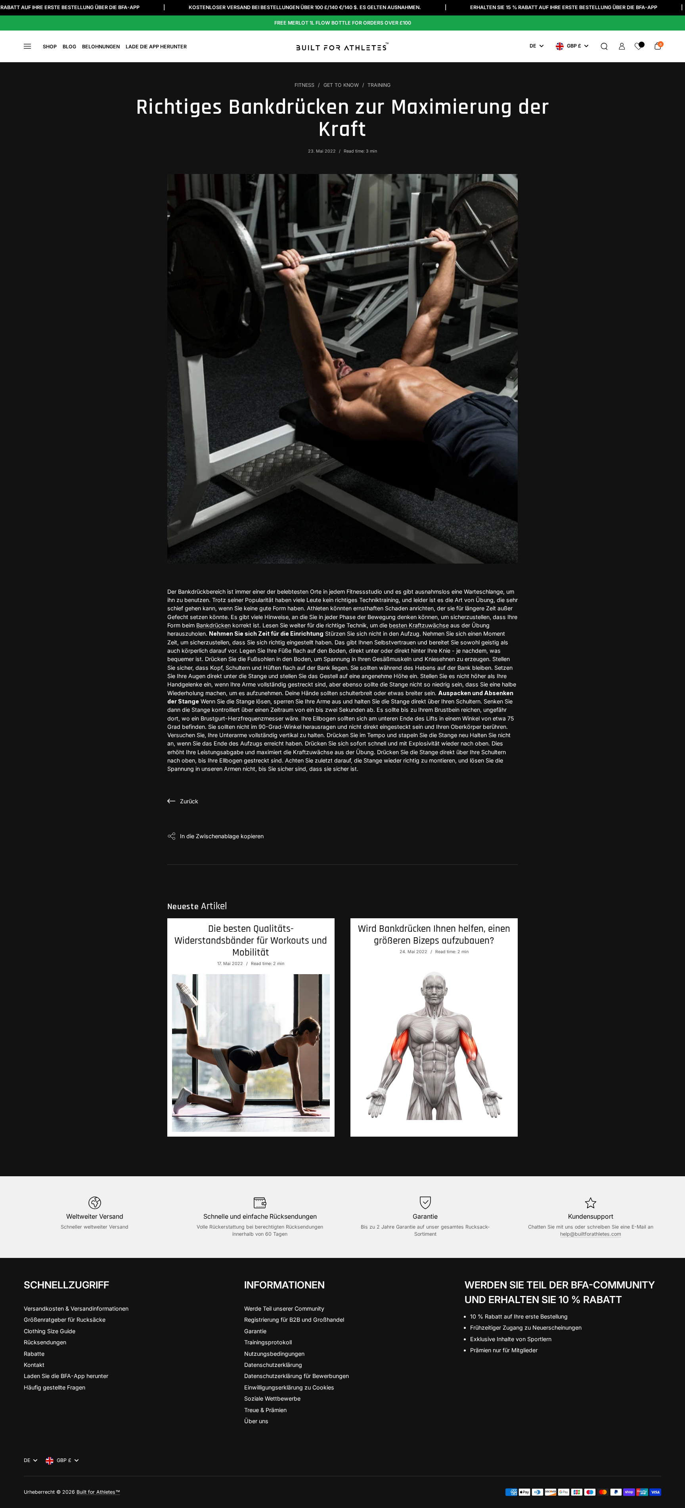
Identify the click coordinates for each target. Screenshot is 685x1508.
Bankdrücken (213, 625)
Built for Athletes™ (98, 1492)
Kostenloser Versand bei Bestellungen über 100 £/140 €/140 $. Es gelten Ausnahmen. (238, 7)
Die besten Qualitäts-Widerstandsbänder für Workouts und (250, 941)
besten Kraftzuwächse (419, 625)
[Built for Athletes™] (342, 46)
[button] (604, 46)
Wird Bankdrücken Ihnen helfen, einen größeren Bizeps (434, 935)
